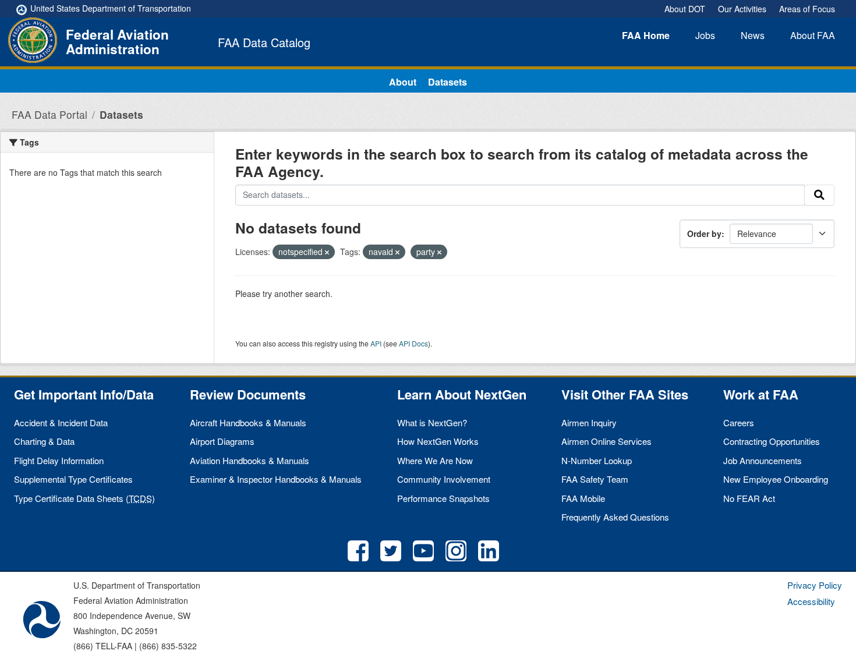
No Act (749, 498)
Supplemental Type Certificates (73, 479)
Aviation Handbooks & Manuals (249, 460)
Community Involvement (443, 479)
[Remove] (327, 252)
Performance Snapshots (443, 498)
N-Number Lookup (596, 460)
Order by (704, 233)
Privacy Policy (814, 585)
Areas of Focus (807, 9)
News (753, 35)
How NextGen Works (438, 441)
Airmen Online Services (606, 441)
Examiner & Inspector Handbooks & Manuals (276, 479)
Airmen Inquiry (589, 422)
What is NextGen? (432, 422)
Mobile (583, 498)
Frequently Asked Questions (615, 517)
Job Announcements (762, 460)
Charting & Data (44, 441)
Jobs (705, 35)
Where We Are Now (435, 460)
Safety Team (594, 479)
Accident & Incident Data (61, 422)
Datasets (447, 82)
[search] (819, 195)
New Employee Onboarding (775, 479)
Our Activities (742, 9)
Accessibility (811, 601)
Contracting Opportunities (771, 441)
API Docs (413, 343)
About (812, 35)
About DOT (684, 9)
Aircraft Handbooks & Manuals (248, 422)
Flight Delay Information (59, 460)
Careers (738, 422)
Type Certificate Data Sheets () (84, 498)
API (375, 343)
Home (646, 35)
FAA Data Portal (49, 114)
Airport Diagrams (222, 441)
